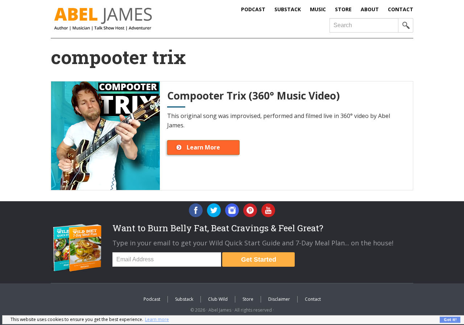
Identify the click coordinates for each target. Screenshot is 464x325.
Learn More (203, 147)
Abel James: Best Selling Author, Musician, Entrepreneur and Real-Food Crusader (118, 19)
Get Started (258, 259)
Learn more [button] (157, 319)
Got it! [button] (450, 319)
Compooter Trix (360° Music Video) (253, 95)
